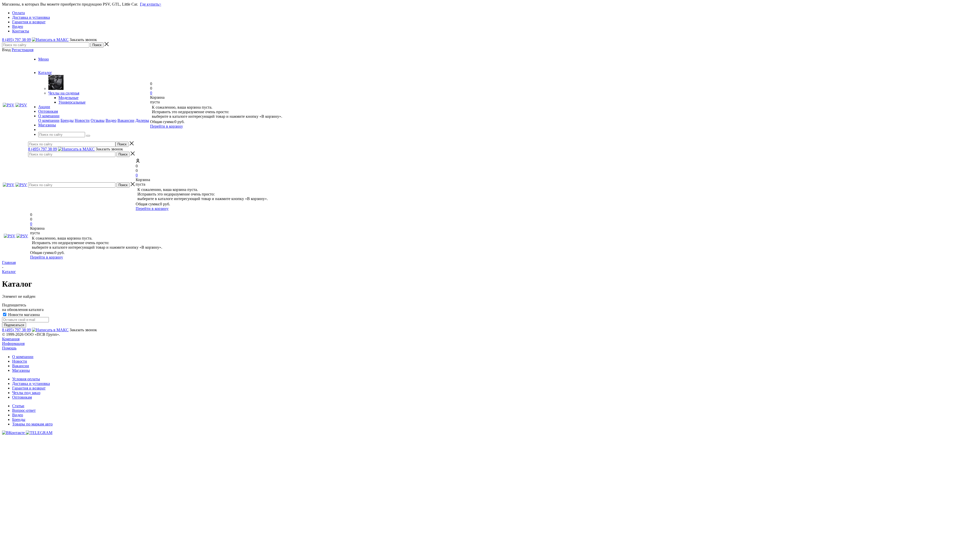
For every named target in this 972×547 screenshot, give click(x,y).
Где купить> (150, 4)
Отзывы (98, 120)
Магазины (21, 370)
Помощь (9, 348)
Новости (82, 120)
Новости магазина (23, 314)
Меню (43, 59)
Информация (13, 343)
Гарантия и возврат (29, 388)
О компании (48, 120)
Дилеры (142, 120)
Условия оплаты (26, 379)
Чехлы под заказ (26, 392)
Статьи (18, 406)
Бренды (67, 120)
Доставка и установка (31, 383)
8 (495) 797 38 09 (16, 39)
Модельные (68, 97)
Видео (111, 120)
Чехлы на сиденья (63, 93)
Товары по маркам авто (32, 424)
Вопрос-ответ (24, 410)
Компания (10, 339)
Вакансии (125, 120)
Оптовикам (22, 397)
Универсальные (72, 102)
